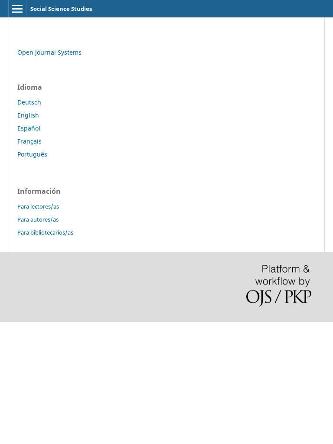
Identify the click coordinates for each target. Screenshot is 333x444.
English (28, 115)
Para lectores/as (38, 206)
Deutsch (29, 102)
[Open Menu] (17, 8)
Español (28, 128)
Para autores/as (38, 219)
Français (29, 141)
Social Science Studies (61, 9)
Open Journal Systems (49, 52)
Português (32, 154)
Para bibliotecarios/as (45, 232)
